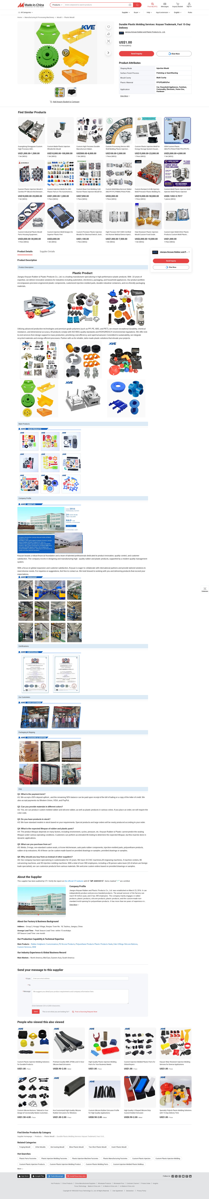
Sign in (189, 6)
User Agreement (117, 1191)
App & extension (162, 12)
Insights (155, 1183)
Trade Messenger (55, 1176)
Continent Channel (133, 1183)
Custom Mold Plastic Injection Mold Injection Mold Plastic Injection (177, 190)
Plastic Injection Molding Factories (54, 1158)
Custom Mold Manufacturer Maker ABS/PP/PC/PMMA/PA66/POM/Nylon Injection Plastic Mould (119, 190)
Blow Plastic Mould (76, 1147)
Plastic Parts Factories (27, 1158)
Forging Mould (24, 1147)
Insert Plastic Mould (119, 1147)
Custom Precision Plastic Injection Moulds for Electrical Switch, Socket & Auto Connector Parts (89, 233)
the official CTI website (74, 881)
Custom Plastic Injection (141, 1158)
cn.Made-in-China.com (127, 1186)
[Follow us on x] (176, 1176)
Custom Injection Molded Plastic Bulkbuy (128, 1164)
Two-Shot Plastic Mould (97, 1147)
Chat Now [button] (175, 54)
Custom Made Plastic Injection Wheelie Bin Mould (58, 147)
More (19, 1169)
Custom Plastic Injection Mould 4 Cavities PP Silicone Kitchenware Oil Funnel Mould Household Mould (31, 190)
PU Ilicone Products (67, 944)
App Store (24, 1176)
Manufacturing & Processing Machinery (39, 17)
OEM (34, 947)
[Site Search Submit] (137, 4)
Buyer (136, 12)
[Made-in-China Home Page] (30, 4)
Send (36, 1011)
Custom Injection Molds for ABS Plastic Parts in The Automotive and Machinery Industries (60, 190)
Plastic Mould (69, 17)
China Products (67, 1183)
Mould (59, 17)
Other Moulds (40, 1147)
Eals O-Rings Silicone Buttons (126, 944)
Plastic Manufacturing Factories (115, 1158)
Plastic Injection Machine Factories (85, 1158)
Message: (27, 991)
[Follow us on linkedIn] (190, 1176)
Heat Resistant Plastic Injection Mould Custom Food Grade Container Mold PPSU (146, 233)
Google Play (38, 1176)
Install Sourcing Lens (78, 1176)
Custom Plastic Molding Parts (97, 1164)
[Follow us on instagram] (180, 1176)
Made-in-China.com (94, 1186)
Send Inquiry (136, 53)
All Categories (26, 12)
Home (19, 17)
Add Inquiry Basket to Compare (66, 101)
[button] (130, 5)
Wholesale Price (119, 1183)
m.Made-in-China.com (110, 1186)
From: (28, 978)
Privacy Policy (141, 1191)
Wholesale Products (104, 1183)
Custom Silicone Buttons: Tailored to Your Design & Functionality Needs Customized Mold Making (33, 1112)
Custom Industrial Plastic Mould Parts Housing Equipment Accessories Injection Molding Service (30, 233)
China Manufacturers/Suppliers (85, 1183)
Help (148, 12)
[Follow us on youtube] (183, 1176)
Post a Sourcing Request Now (84, 1011)
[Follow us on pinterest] (187, 1176)
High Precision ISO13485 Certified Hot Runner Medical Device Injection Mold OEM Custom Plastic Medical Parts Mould (119, 233)
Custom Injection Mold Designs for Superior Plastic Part (60, 233)
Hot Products (55, 1183)
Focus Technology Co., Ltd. (88, 1191)
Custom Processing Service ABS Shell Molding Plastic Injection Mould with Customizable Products (119, 148)
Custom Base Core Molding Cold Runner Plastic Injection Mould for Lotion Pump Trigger (89, 190)
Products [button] (56, 4)
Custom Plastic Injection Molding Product (65, 1164)
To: (30, 985)
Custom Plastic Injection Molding (168, 1158)
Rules (190, 12)
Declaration (130, 1191)
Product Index (145, 1183)
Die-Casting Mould (57, 1147)
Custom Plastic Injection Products (32, 1164)
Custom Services (24, 947)
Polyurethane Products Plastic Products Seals (94, 944)
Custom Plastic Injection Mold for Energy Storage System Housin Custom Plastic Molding (147, 148)
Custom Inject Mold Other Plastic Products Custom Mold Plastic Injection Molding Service (176, 233)
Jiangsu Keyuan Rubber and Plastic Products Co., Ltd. (145, 32)
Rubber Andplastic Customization (44, 944)
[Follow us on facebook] (173, 1176)
